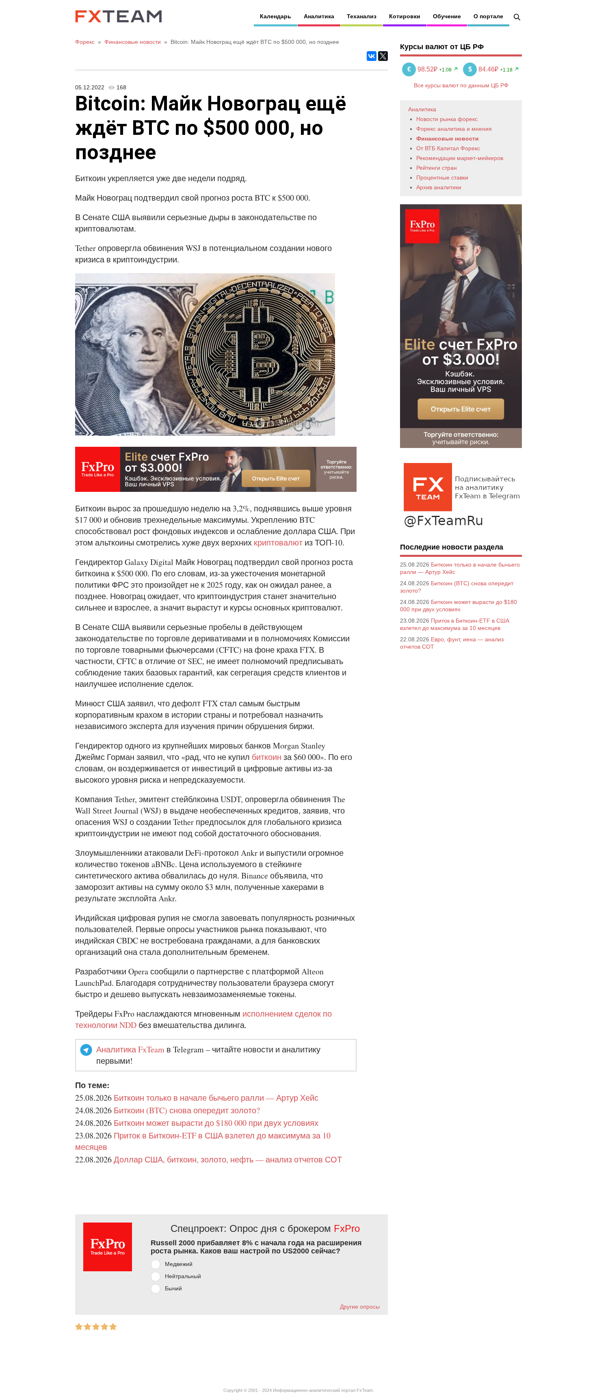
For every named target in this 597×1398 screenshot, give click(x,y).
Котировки (404, 16)
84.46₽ (484, 69)
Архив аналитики (438, 187)
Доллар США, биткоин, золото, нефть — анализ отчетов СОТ (228, 1159)
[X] (383, 56)
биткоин (266, 756)
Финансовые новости (447, 138)
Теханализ (361, 16)
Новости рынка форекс (447, 119)
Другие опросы (360, 1306)
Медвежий (179, 1264)
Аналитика (319, 16)
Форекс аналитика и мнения (454, 129)
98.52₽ (423, 69)
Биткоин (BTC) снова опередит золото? (187, 1110)
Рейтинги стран (436, 167)
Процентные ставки (442, 177)
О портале (488, 16)
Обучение (447, 16)
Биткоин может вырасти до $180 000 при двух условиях (216, 1122)
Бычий (173, 1288)
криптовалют (278, 542)
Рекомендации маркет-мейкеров (459, 158)
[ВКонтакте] (371, 56)
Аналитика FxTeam (130, 1049)
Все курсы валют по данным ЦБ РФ (461, 85)
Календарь (275, 16)
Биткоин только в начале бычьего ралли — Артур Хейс (216, 1097)
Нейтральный (183, 1276)
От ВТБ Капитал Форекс (448, 148)
